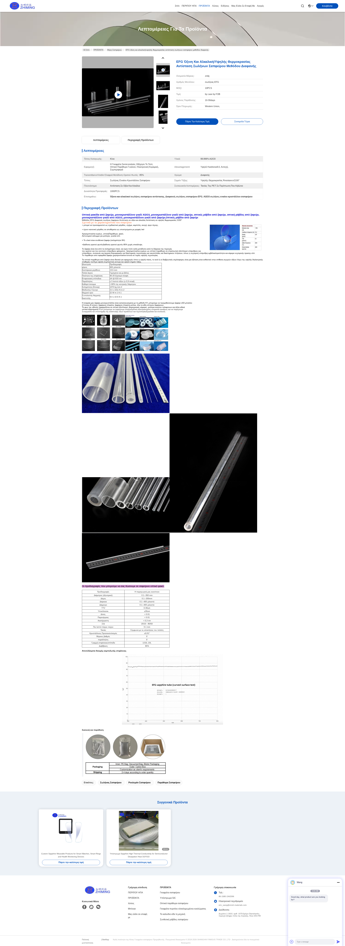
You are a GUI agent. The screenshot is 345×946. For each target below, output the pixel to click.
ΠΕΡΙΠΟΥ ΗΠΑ (189, 6)
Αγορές (260, 6)
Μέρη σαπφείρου (114, 50)
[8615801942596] (91, 907)
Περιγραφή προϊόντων (141, 140)
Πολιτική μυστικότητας (87, 941)
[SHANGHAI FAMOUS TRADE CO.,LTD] (21, 6)
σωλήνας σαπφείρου (110, 782)
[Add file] (292, 942)
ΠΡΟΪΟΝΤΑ (204, 6)
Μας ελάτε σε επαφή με (243, 6)
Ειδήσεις (225, 6)
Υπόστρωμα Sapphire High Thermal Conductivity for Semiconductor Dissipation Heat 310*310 (139, 855)
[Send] (338, 942)
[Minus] (338, 882)
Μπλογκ (132, 909)
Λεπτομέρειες (101, 140)
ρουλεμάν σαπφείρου (139, 782)
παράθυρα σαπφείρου (169, 782)
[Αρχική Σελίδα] (97, 893)
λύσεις (215, 6)
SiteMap (105, 939)
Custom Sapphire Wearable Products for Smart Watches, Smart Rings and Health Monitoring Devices (71, 855)
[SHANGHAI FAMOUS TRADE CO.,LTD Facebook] (84, 907)
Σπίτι (177, 6)
